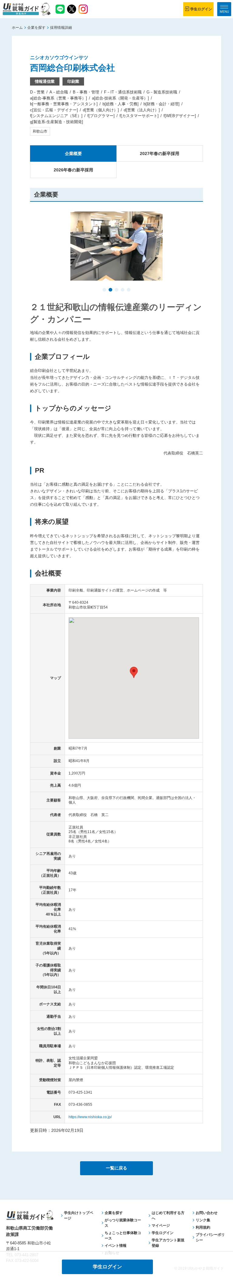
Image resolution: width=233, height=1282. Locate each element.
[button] (104, 290)
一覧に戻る (116, 1168)
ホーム (17, 27)
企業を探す (36, 27)
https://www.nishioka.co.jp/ (90, 1117)
